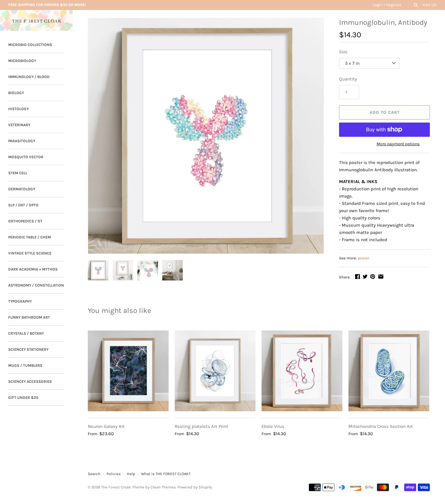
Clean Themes (163, 487)
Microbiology (22, 60)
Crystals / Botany (26, 333)
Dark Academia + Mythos (33, 269)
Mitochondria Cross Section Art (380, 426)
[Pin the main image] (372, 276)
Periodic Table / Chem (29, 237)
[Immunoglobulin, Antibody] (206, 136)
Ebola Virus (273, 426)
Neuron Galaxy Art (106, 426)
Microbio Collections (30, 44)
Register (393, 4)
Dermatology (21, 189)
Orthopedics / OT (25, 221)
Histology (18, 109)
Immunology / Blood (29, 76)
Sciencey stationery (28, 349)
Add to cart (385, 112)
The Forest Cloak (116, 487)
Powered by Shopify (194, 487)
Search (94, 473)
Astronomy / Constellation (36, 285)
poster (363, 258)
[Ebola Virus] (302, 370)
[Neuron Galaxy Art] (128, 370)
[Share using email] (381, 276)
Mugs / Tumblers (25, 365)
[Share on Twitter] (365, 276)
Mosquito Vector (25, 157)
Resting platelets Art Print (201, 426)
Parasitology (21, 141)
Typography (20, 301)
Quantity (348, 79)
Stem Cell (17, 173)
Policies (114, 473)
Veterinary (19, 125)
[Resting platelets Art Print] (215, 370)
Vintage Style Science (29, 253)
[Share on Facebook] (357, 276)
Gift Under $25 (23, 397)
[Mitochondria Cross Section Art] (388, 370)
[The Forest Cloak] (36, 20)
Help (131, 473)
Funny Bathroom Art (29, 317)
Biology (16, 92)
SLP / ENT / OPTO (23, 205)
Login (378, 4)
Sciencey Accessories (30, 381)
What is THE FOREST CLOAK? (165, 473)
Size (343, 51)
